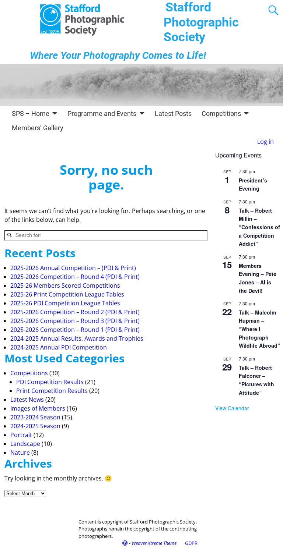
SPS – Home (30, 113)
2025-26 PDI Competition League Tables (65, 303)
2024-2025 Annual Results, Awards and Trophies (76, 338)
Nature (20, 452)
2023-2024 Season (35, 417)
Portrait (21, 435)
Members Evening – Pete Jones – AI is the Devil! (257, 278)
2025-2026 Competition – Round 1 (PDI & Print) (75, 330)
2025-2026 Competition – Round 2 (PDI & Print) (75, 312)
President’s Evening (253, 184)
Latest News (27, 399)
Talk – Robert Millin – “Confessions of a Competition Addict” (259, 227)
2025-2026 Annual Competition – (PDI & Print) (73, 268)
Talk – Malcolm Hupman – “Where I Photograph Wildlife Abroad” (259, 329)
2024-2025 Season (35, 426)
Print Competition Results (52, 391)
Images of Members (37, 408)
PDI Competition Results (50, 382)
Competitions (221, 113)
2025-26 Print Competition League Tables (67, 294)
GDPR (191, 543)
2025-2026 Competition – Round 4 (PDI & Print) (75, 277)
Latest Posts (173, 113)
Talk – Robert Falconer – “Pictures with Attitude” (256, 380)
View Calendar (232, 408)
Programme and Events (101, 113)
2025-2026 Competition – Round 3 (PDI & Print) (75, 321)
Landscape (25, 444)
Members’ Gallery (37, 128)
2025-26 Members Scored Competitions (65, 285)
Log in (265, 142)
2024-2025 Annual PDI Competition (58, 347)
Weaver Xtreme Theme (154, 543)
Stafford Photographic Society (201, 22)
